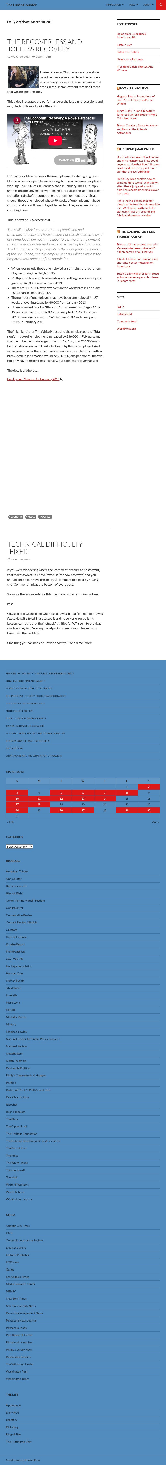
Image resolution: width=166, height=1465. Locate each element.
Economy (16, 516)
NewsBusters (14, 1053)
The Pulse (12, 1155)
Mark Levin (13, 1002)
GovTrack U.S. (14, 958)
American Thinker (17, 871)
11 (39, 798)
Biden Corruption (128, 52)
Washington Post (16, 1371)
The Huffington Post (18, 1441)
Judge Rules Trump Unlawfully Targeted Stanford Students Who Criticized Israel (137, 114)
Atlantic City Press (18, 1225)
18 (39, 804)
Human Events (15, 980)
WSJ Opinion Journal (19, 1199)
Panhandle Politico (18, 1068)
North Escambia (16, 1060)
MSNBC (11, 1291)
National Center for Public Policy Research (33, 1039)
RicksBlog (12, 1427)
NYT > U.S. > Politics (134, 88)
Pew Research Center (19, 1335)
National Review (16, 1046)
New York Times (16, 1298)
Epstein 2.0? (124, 44)
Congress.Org (14, 907)
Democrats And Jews (130, 59)
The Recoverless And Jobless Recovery (44, 45)
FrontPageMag (15, 951)
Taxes (132, 4)
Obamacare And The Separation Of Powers (34, 755)
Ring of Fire (13, 1434)
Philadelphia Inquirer (19, 1342)
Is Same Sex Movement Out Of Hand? (29, 688)
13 (83, 798)
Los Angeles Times (17, 1276)
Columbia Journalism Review (24, 1240)
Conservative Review (19, 915)
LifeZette (11, 995)
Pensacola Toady (16, 1327)
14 (104, 798)
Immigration (113, 4)
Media (31, 516)
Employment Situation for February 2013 (33, 379)
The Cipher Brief (16, 1126)
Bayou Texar (14, 748)
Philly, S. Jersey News (19, 1349)
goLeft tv (11, 1419)
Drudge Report (15, 944)
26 (61, 810)
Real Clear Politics (17, 1097)
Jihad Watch (13, 988)
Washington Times (17, 1378)
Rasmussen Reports (18, 1357)
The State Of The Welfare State (25, 703)
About (147, 4)
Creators (11, 929)
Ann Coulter (14, 878)
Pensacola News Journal (21, 1320)
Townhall (12, 1177)
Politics (45, 516)
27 (83, 810)
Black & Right (14, 893)
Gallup (10, 1269)
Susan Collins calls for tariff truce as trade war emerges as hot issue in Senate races (138, 277)
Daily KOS (12, 1412)
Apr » (155, 822)
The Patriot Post (16, 1148)
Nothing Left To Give (19, 710)
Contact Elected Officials (21, 922)
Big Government (16, 886)
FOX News (12, 1262)
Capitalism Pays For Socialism (25, 725)
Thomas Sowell (15, 1170)
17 (17, 804)
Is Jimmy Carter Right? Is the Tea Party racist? (35, 733)
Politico (11, 1082)
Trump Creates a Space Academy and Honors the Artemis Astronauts (137, 129)
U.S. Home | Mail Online (137, 149)
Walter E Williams (17, 1184)
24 (17, 810)
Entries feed (124, 314)
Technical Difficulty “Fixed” (45, 548)
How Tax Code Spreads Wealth (25, 680)
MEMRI (11, 1009)
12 (61, 798)
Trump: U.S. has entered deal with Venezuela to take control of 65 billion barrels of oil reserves (138, 248)
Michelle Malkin (16, 1017)
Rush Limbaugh (15, 1111)
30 (148, 810)
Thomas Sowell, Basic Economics (27, 740)
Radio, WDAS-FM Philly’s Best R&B (28, 1090)
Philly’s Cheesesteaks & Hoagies (26, 1075)
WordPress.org (126, 328)
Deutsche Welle (16, 1247)
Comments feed (127, 321)
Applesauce (13, 1405)
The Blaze (12, 1119)
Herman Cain (14, 973)
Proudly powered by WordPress (23, 1460)
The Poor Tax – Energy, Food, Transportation (36, 695)
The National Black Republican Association (33, 1141)
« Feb (10, 822)
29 (127, 810)
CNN (9, 1233)
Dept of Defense (16, 937)
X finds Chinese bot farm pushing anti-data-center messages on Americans (137, 262)
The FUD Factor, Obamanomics (26, 718)
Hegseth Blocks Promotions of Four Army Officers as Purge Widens (136, 100)
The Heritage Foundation (21, 1133)
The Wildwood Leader (20, 1364)
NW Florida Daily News (21, 1306)
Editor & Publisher (17, 1255)
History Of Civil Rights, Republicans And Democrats (40, 673)
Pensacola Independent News (24, 1313)
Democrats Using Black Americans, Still (131, 35)
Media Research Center (20, 1284)
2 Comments (43, 56)
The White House (17, 1162)
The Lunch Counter (21, 5)
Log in (120, 306)
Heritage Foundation (19, 966)
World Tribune (15, 1192)
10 (17, 798)
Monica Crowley (16, 1031)
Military (11, 1024)
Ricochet (11, 1104)
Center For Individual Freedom (25, 900)
